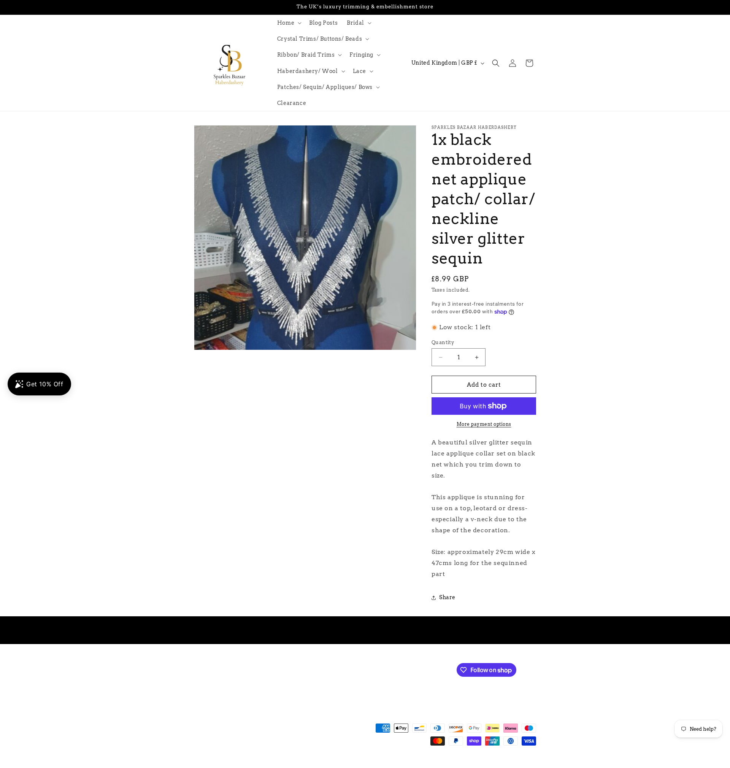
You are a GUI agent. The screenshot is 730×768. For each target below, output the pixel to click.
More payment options (484, 424)
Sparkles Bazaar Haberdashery (246, 764)
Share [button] (447, 597)
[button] (289, 23)
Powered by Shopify (304, 764)
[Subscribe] (322, 669)
